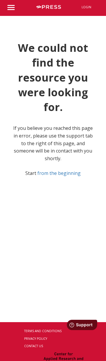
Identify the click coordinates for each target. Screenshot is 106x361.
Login (86, 7)
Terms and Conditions (43, 331)
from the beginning (59, 173)
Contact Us (33, 346)
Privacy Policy (35, 339)
